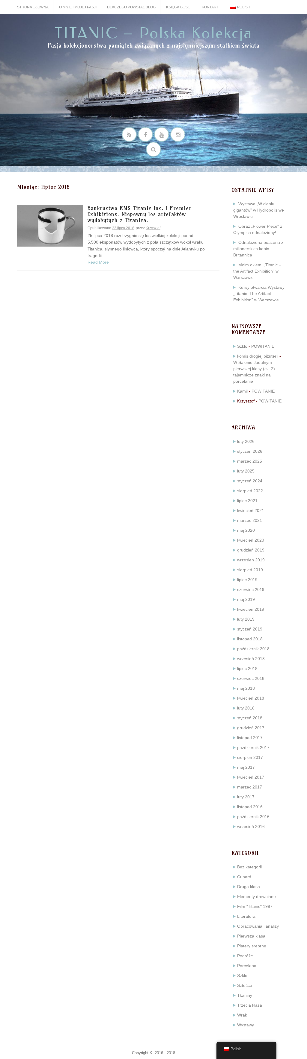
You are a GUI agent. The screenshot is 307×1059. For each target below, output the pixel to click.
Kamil (242, 391)
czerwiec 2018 (250, 678)
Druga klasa (248, 886)
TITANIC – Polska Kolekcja (153, 33)
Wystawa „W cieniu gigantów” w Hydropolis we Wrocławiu (258, 210)
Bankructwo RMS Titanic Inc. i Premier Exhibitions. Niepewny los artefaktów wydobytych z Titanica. (140, 214)
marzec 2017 (249, 787)
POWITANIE (262, 346)
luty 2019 (246, 619)
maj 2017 (246, 767)
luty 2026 (246, 441)
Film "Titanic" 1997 (255, 906)
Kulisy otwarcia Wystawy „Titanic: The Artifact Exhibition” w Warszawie (259, 293)
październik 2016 (253, 816)
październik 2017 (253, 747)
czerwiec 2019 (250, 589)
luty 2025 (246, 471)
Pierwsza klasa (251, 936)
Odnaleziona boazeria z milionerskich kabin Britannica (258, 248)
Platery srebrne (251, 945)
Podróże (245, 955)
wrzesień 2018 (251, 658)
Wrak (242, 1015)
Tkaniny (244, 995)
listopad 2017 (250, 737)
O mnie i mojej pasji (78, 7)
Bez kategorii (249, 866)
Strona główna (33, 7)
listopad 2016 (250, 806)
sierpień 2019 (250, 569)
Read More (98, 262)
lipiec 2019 (247, 579)
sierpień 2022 (250, 490)
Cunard (244, 876)
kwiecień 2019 (250, 609)
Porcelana (246, 965)
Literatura (246, 916)
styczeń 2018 (249, 717)
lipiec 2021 (247, 500)
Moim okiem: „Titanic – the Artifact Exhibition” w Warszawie (257, 271)
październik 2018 (253, 648)
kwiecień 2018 (250, 698)
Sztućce (244, 985)
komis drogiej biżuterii (257, 356)
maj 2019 (246, 599)
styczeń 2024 (249, 480)
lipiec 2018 (247, 668)
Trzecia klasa (249, 1005)
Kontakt (210, 7)
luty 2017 (246, 796)
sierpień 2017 (250, 757)
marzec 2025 (249, 461)
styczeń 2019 (249, 629)
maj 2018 (246, 688)
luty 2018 (246, 708)
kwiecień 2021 (250, 510)
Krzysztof (153, 228)
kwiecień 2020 (250, 540)
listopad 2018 (250, 638)
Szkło (242, 346)
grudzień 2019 (250, 550)
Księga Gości (178, 7)
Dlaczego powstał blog (131, 7)
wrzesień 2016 (251, 826)
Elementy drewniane (256, 896)
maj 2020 (246, 530)
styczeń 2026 (249, 451)
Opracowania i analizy (258, 926)
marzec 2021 (249, 520)
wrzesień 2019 (251, 559)
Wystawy (245, 1024)
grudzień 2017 (250, 727)
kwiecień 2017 (250, 777)
